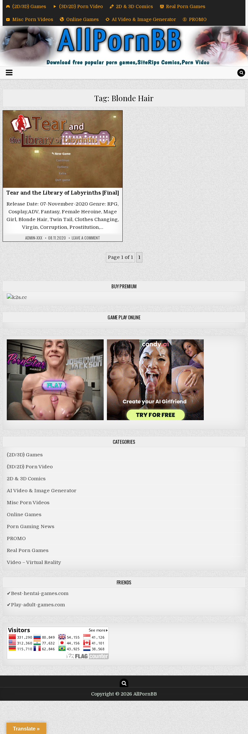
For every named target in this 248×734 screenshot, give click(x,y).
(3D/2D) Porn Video (81, 6)
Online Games (82, 19)
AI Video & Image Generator (144, 19)
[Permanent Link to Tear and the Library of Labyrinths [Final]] (63, 149)
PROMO (198, 19)
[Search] (241, 73)
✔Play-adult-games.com (36, 605)
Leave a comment (86, 238)
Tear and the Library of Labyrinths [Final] (62, 193)
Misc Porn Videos (32, 19)
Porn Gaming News (30, 526)
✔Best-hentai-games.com (37, 593)
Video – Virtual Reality (34, 562)
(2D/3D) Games (29, 6)
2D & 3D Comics (134, 6)
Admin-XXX (33, 238)
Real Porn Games (185, 6)
